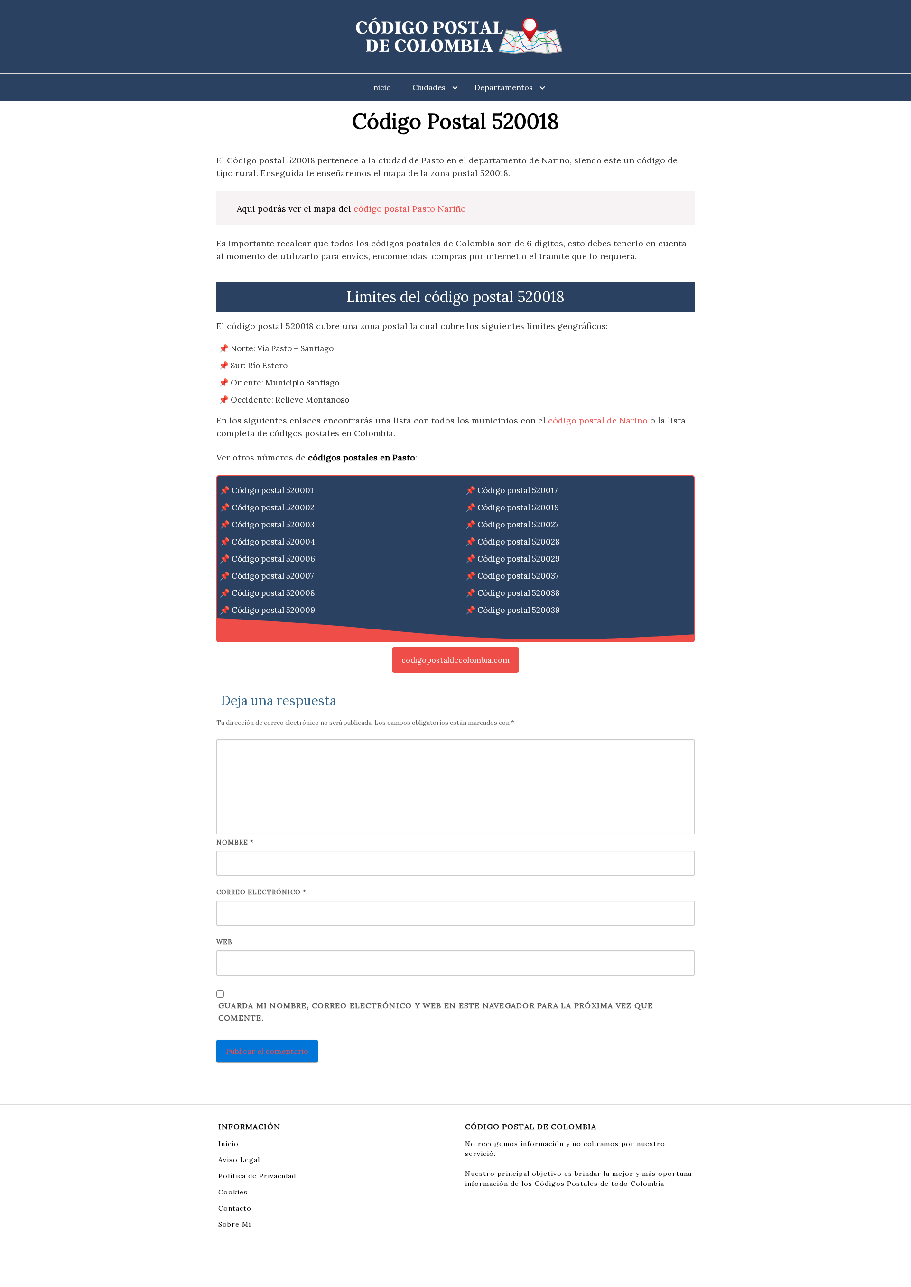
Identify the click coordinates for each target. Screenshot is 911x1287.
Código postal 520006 (273, 559)
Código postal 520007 (273, 576)
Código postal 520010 (273, 627)
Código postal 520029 (518, 559)
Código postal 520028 (518, 541)
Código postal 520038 (518, 593)
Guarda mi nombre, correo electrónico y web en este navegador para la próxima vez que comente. (435, 1012)
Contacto (234, 1208)
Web (224, 942)
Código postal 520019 (518, 507)
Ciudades (429, 87)
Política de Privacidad (257, 1176)
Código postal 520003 (273, 524)
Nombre (235, 842)
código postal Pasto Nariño (409, 208)
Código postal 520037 (518, 576)
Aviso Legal (239, 1159)
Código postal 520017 (517, 490)
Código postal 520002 (273, 507)
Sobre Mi (234, 1224)
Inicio (381, 87)
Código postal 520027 (518, 524)
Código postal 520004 (273, 541)
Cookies (233, 1192)
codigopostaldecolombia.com (455, 660)
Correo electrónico (261, 892)
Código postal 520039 (518, 610)
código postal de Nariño (598, 420)
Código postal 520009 (273, 610)
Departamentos (503, 87)
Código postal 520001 (273, 490)
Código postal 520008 (273, 593)
